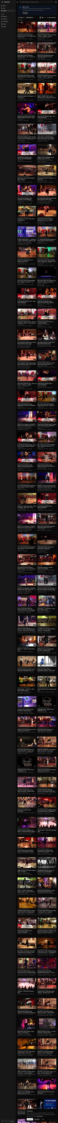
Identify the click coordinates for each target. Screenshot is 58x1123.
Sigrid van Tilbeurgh (21, 94)
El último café (20, 242)
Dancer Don (20, 1014)
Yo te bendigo (40, 118)
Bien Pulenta (40, 812)
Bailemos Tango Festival (42, 161)
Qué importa (39, 913)
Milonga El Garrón (21, 37)
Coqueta (19, 792)
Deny (43, 1119)
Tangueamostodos (21, 612)
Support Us (12, 1121)
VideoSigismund (21, 732)
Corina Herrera (40, 135)
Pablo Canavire (40, 929)
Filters (22, 17)
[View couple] (30, 33)
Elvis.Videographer (41, 285)
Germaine (19, 365)
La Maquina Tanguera (22, 510)
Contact (12, 1120)
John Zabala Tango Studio (23, 954)
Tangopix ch (39, 552)
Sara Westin (54, 929)
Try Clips (25, 13)
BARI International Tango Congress (44, 345)
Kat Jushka (20, 38)
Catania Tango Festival (42, 467)
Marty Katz (39, 914)
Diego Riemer (40, 949)
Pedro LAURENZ (30, 570)
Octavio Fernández (21, 33)
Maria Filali (28, 33)
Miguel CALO (45, 283)
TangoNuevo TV (40, 366)
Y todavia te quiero (21, 139)
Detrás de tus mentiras (41, 570)
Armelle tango (20, 79)
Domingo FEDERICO (29, 752)
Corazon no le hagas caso (42, 953)
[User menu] (56, 2)
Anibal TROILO (51, 200)
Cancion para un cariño (22, 1054)
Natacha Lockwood (34, 114)
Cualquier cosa (20, 752)
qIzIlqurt (39, 732)
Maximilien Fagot (40, 490)
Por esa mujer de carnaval (42, 792)
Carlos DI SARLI (47, 221)
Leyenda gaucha (21, 913)
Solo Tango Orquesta (47, 303)
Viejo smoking (20, 691)
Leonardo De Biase (21, 894)
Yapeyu (38, 426)
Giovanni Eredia (40, 237)
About (2, 1120)
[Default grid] (40, 17)
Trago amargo (20, 1034)
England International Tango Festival (25, 243)
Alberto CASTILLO (32, 973)
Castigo (19, 386)
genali (38, 59)
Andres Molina (20, 74)
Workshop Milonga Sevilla (42, 712)
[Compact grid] (43, 17)
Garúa (19, 893)
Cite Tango (20, 426)
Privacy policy (39, 1116)
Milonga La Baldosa (21, 262)
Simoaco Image (40, 832)
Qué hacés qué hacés (41, 139)
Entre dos (39, 283)
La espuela (39, 324)
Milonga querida (40, 1054)
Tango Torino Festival (22, 303)
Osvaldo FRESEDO (46, 78)
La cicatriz (20, 873)
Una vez (39, 37)
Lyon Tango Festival (21, 98)
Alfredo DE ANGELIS (32, 1074)
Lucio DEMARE (31, 832)
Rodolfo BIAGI (46, 549)
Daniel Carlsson (21, 728)
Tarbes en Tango (40, 284)
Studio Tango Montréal (41, 162)
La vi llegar (39, 1074)
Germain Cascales (21, 667)
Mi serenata (39, 873)
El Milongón (20, 221)
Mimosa (39, 651)
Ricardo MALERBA (51, 590)
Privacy (5, 1120)
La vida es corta (21, 712)
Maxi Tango (39, 140)
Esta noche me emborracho (23, 631)
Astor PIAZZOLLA (48, 262)
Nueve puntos (40, 221)
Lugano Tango (20, 852)
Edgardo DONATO (50, 139)
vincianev (39, 40)
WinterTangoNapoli (41, 58)
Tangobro (19, 874)
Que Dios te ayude (41, 160)
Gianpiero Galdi (40, 33)
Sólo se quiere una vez (41, 200)
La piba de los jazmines (42, 590)
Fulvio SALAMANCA (28, 953)
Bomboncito (20, 953)
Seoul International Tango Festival (44, 202)
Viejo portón (39, 549)
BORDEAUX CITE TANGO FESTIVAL (25, 428)
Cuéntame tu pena (21, 200)
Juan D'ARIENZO (49, 160)
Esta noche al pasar (21, 570)
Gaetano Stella (20, 975)
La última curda (40, 262)
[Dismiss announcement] (54, 7)
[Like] (31, 23)
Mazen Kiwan (45, 94)
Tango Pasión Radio (22, 632)
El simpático (39, 631)
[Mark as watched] (35, 23)
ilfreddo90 (20, 182)
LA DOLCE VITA (40, 38)
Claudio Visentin (40, 691)
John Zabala (39, 748)
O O (38, 203)
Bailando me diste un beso (42, 1034)
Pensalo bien (40, 611)
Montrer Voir (39, 572)
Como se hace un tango (22, 832)
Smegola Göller (40, 100)
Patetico (19, 467)
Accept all (30, 1119)
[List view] (45, 17)
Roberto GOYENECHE (30, 611)
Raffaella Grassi (21, 263)
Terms (9, 1120)
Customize (37, 1119)
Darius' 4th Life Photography (23, 812)
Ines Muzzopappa (47, 135)
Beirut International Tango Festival (44, 98)
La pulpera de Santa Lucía (23, 973)
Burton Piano (40, 1094)
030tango (39, 121)
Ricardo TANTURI (28, 712)
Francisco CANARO (46, 651)
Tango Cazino (20, 118)
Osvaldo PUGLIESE (46, 37)
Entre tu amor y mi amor (22, 1074)
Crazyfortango (20, 222)
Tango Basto (20, 100)
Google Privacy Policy (5, 1121)
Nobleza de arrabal (41, 752)
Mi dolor (39, 852)
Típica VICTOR (25, 792)
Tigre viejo (39, 78)
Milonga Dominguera (22, 508)
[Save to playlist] (33, 23)
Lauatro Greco (40, 340)
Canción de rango (21, 611)
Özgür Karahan (45, 667)
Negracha (39, 303)
